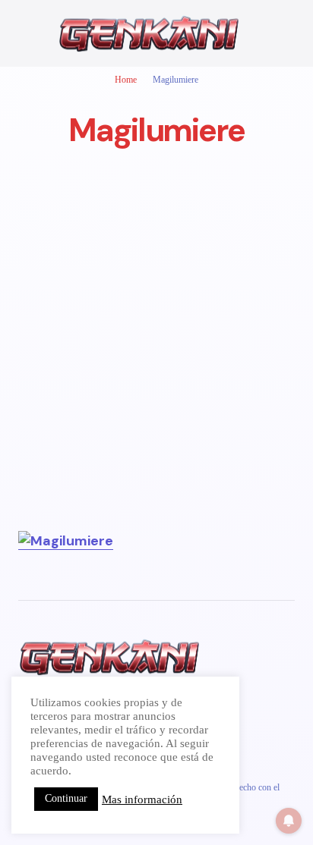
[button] (25, 33)
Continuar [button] (66, 798)
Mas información (142, 799)
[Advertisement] (156, 374)
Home (126, 79)
